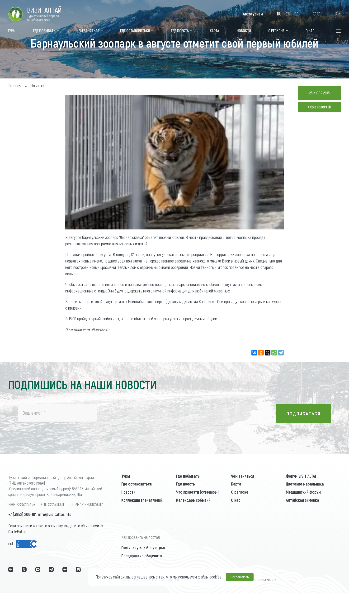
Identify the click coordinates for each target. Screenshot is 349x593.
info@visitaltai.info (54, 514)
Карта (236, 483)
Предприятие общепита (141, 555)
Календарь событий (193, 500)
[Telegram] (281, 352)
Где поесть (185, 483)
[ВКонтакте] (254, 352)
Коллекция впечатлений (142, 500)
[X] (267, 352)
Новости (128, 492)
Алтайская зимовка (302, 500)
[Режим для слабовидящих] (316, 14)
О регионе (239, 492)
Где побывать (188, 476)
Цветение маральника (305, 483)
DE (296, 13)
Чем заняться (242, 476)
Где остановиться (136, 483)
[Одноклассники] (261, 352)
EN (288, 13)
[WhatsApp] (274, 352)
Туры (125, 476)
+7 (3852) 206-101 (22, 514)
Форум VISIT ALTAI (301, 476)
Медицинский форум (303, 492)
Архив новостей (319, 107)
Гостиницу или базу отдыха (144, 547)
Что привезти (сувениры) (197, 492)
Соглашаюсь (240, 577)
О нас (235, 500)
